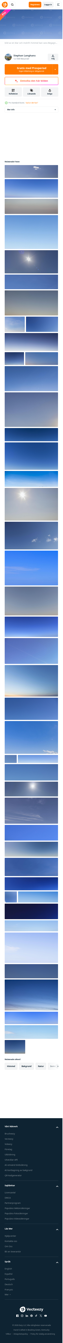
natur (41, 1116)
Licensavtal (10, 1243)
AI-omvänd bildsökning (16, 1215)
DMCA (8, 1248)
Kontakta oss (11, 1291)
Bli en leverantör (13, 1302)
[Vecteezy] (5, 5)
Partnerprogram (13, 1253)
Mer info (11, 108)
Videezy (8, 1194)
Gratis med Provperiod (31, 69)
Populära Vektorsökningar (17, 1258)
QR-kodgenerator (13, 1225)
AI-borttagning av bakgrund (18, 1220)
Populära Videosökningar (17, 1269)
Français (9, 1340)
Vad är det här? (32, 103)
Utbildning (10, 1205)
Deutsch (9, 1335)
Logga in (48, 4)
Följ (53, 58)
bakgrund (27, 1116)
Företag (8, 1199)
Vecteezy (9, 1189)
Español (8, 1324)
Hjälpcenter (10, 1286)
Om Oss (8, 1296)
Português (10, 1329)
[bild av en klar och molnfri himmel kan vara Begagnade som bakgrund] (31, 170)
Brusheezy (10, 1184)
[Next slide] (51, 1116)
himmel (11, 1116)
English (8, 1319)
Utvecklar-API (11, 1210)
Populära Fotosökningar (16, 1264)
